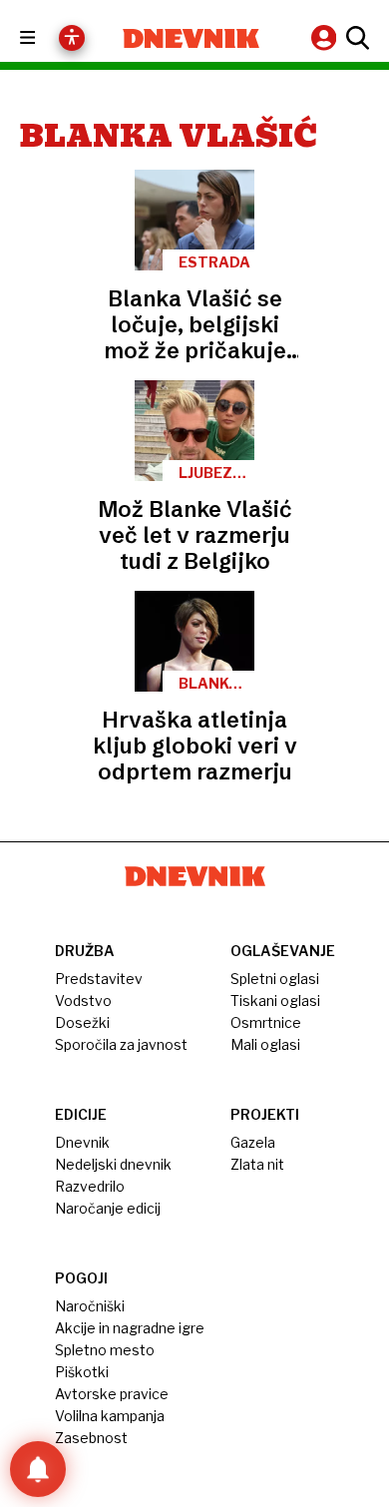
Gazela (252, 1142)
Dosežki (82, 1022)
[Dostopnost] (72, 38)
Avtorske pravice (112, 1393)
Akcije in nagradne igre (129, 1327)
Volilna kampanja (110, 1415)
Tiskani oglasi (275, 1000)
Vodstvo (83, 1000)
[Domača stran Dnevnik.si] (191, 38)
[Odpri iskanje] (355, 38)
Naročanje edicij (108, 1208)
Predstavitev (99, 978)
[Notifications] (38, 1469)
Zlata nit (257, 1164)
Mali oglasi (265, 1044)
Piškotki (82, 1371)
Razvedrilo (90, 1186)
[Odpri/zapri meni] (45, 38)
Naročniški (90, 1305)
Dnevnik (82, 1142)
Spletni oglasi (274, 978)
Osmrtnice (265, 1022)
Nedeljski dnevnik (113, 1164)
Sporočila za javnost (121, 1044)
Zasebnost (91, 1437)
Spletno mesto (105, 1349)
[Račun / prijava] (326, 37)
